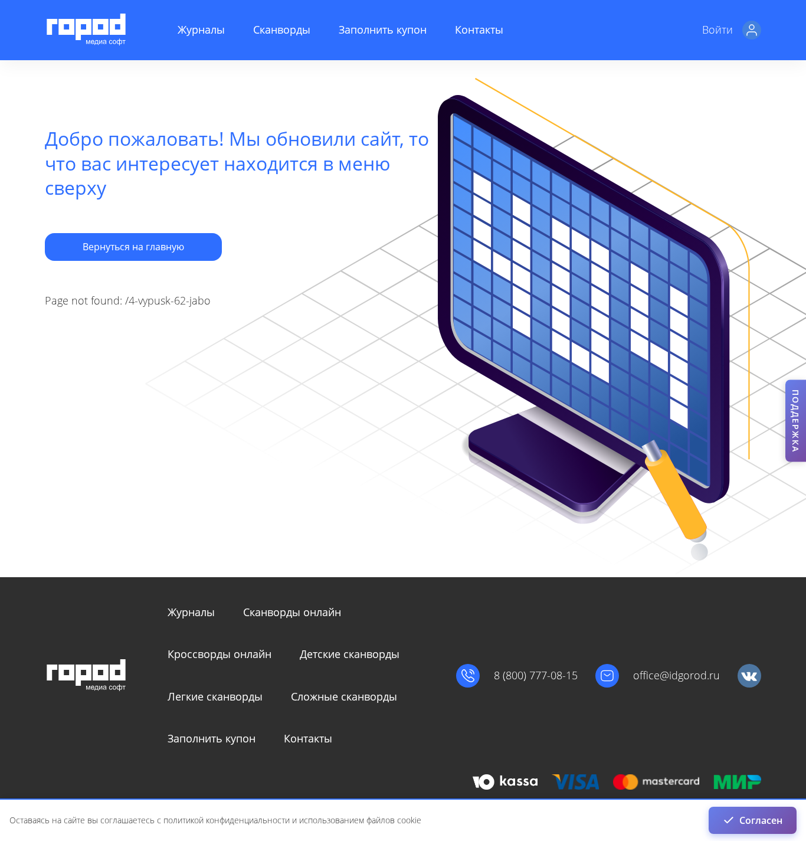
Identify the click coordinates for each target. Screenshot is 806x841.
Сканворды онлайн (292, 612)
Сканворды (281, 29)
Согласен (760, 820)
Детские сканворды (349, 654)
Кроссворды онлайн (219, 654)
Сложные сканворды (344, 696)
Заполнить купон (383, 29)
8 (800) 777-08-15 (536, 675)
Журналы (201, 29)
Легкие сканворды (215, 696)
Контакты (479, 29)
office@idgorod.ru (676, 675)
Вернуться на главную (133, 246)
